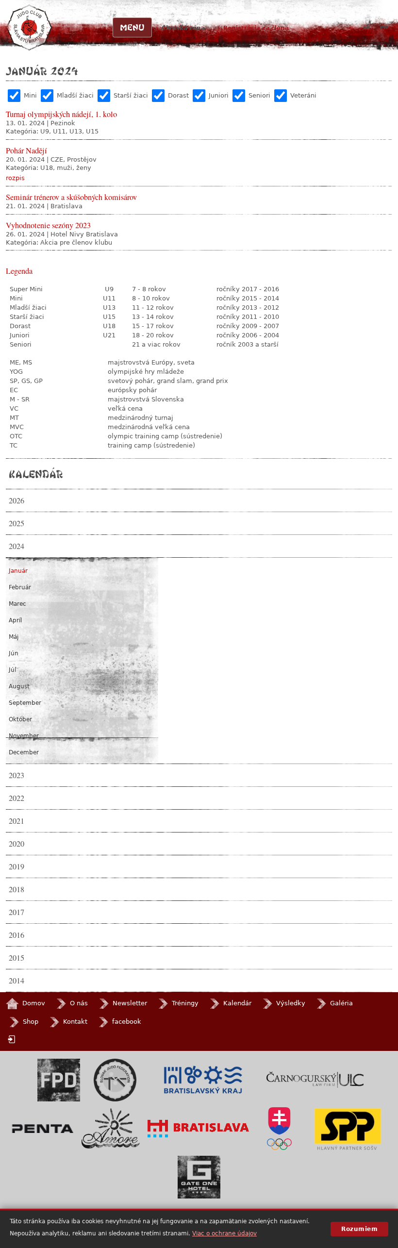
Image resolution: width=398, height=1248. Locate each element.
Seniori (259, 95)
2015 (16, 957)
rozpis (15, 178)
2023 (16, 775)
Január (18, 570)
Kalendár (36, 473)
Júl (12, 669)
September (25, 702)
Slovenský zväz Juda (115, 1080)
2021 (16, 820)
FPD (58, 1080)
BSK (203, 1080)
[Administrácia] (12, 1039)
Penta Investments (43, 1128)
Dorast (178, 95)
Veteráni (303, 95)
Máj (13, 636)
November (24, 735)
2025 (16, 523)
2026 (16, 500)
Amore (111, 1128)
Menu (132, 27)
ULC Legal (315, 1080)
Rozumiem (359, 1229)
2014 (16, 980)
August (19, 686)
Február (20, 587)
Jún (13, 653)
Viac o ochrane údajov (224, 1233)
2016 (16, 935)
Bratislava (198, 1128)
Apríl (15, 620)
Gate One (199, 1177)
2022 (16, 798)
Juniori (219, 95)
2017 (16, 912)
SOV (279, 1128)
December (24, 752)
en (384, 27)
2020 (16, 843)
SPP (347, 1128)
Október (20, 719)
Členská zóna (183, 28)
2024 (16, 546)
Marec (17, 603)
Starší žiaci (131, 95)
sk (366, 27)
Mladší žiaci (75, 95)
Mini (30, 95)
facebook (126, 1021)
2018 (16, 889)
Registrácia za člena (256, 28)
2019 (16, 866)
